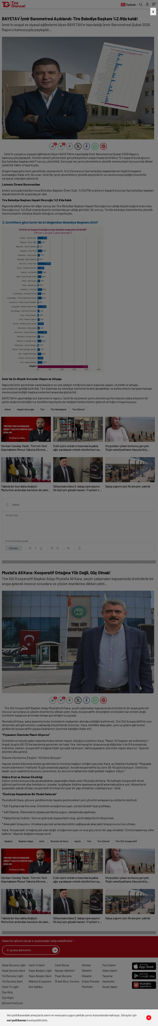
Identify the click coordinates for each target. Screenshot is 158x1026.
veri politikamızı (16, 1020)
